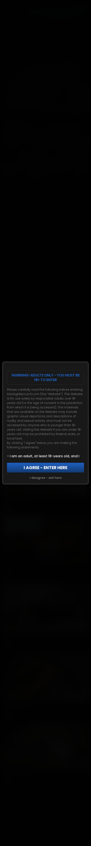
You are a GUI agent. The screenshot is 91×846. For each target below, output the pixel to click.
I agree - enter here (45, 468)
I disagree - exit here (46, 478)
